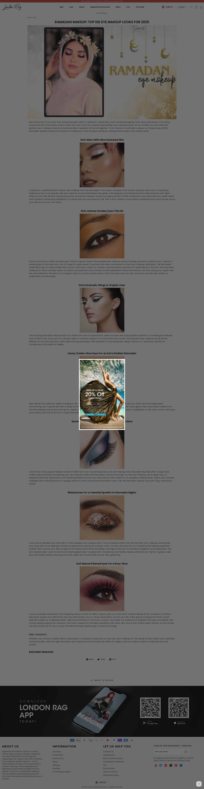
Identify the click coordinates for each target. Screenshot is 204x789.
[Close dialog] (122, 361)
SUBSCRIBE (90, 414)
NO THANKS (101, 414)
